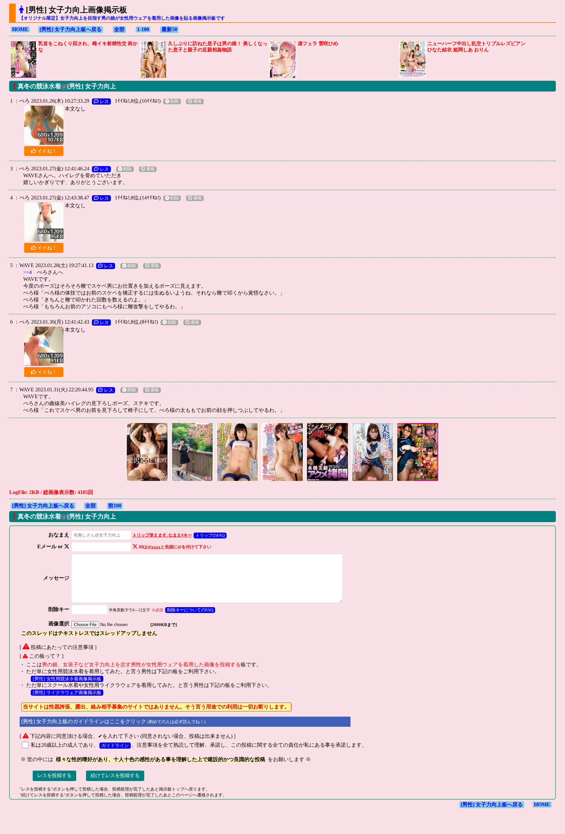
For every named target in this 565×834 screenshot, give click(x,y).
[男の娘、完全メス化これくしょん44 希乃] (192, 480)
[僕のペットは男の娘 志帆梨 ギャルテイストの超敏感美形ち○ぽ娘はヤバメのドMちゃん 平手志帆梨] (373, 480)
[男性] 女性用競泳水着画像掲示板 (67, 678)
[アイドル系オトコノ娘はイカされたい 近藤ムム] (237, 480)
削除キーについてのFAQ (190, 609)
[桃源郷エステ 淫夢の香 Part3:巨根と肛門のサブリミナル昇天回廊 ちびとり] (282, 480)
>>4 (27, 272)
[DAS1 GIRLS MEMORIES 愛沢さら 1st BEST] (147, 480)
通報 (197, 101)
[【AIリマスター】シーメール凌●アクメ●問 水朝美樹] (327, 480)
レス (103, 101)
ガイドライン (115, 745)
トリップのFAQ (210, 535)
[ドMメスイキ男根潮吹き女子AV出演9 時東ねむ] (418, 480)
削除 (174, 101)
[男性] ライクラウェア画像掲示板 (67, 692)
